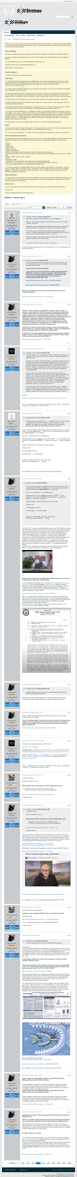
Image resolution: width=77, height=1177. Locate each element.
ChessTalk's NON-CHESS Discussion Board (24, 39)
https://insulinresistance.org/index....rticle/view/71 (36, 339)
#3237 (69, 907)
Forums (6, 32)
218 (48, 1163)
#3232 (69, 684)
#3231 (69, 479)
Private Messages (9, 35)
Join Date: (9, 225)
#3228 (69, 304)
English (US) (23, 1170)
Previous (12, 1163)
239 (64, 1163)
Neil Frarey (11, 421)
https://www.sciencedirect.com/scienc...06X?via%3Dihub (38, 593)
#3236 (69, 805)
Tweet (12, 234)
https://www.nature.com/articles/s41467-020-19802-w (37, 971)
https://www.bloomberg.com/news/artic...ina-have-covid (38, 794)
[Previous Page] (59, 207)
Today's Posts (31, 35)
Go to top (70, 1169)
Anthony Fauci (38, 755)
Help (54, 1169)
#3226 (69, 213)
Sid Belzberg (11, 264)
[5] (34, 757)
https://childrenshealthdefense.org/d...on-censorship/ (37, 1104)
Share (13, 231)
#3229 (69, 349)
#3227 (69, 256)
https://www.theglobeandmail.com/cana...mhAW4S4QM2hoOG (40, 919)
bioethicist (50, 750)
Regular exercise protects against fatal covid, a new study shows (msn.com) (44, 398)
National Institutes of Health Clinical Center (55, 752)
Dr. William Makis (31, 1139)
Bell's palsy (49, 584)
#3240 (69, 1112)
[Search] (72, 16)
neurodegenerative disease (61, 583)
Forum (9, 39)
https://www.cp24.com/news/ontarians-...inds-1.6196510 (43, 219)
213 (23, 1163)
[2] (68, 751)
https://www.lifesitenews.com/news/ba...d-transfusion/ (37, 296)
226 (59, 1163)
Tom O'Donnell (12, 356)
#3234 (69, 741)
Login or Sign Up (67, 1)
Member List (40, 35)
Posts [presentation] (7, 204)
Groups (23, 35)
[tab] (7, 204)
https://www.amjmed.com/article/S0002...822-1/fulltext (41, 243)
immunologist (54, 755)
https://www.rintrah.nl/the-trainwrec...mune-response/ (37, 843)
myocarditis (25, 584)
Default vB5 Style (10, 1170)
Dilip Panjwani (12, 220)
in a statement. (53, 234)
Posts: (10, 228)
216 (38, 1163)
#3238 (69, 935)
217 (43, 1163)
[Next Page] (63, 207)
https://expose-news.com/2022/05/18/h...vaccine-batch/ (38, 845)
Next (69, 1163)
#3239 (69, 1075)
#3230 (69, 413)
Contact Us (61, 1169)
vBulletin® (65, 1174)
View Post (49, 216)
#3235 (69, 775)
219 (53, 1163)
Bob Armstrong (12, 783)
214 (28, 1163)
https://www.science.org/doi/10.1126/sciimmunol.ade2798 (38, 728)
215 (33, 1163)
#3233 (69, 713)
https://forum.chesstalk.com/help (14, 86)
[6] (35, 757)
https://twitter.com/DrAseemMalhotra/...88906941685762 (43, 285)
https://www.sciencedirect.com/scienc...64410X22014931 (43, 280)
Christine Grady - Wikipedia (30, 747)
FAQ (17, 35)
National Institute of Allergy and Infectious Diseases (37, 756)
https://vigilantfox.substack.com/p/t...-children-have (37, 1154)
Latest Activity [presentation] (16, 204)
